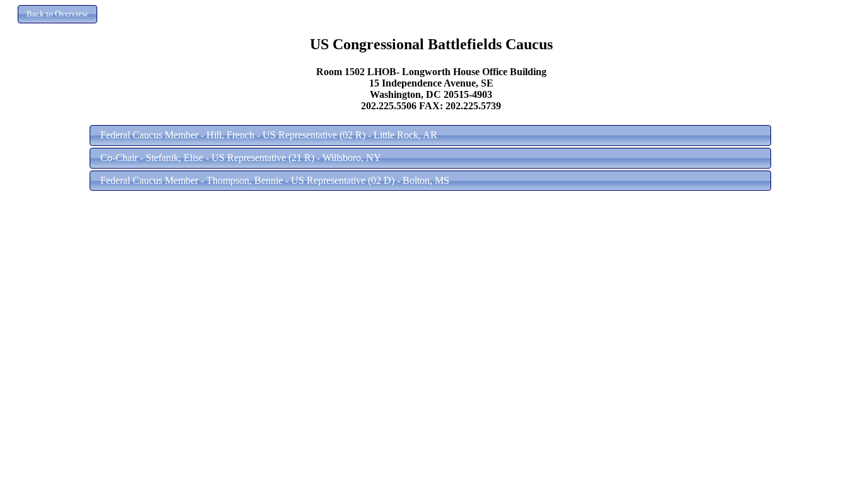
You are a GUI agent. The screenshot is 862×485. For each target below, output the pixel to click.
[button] (57, 14)
